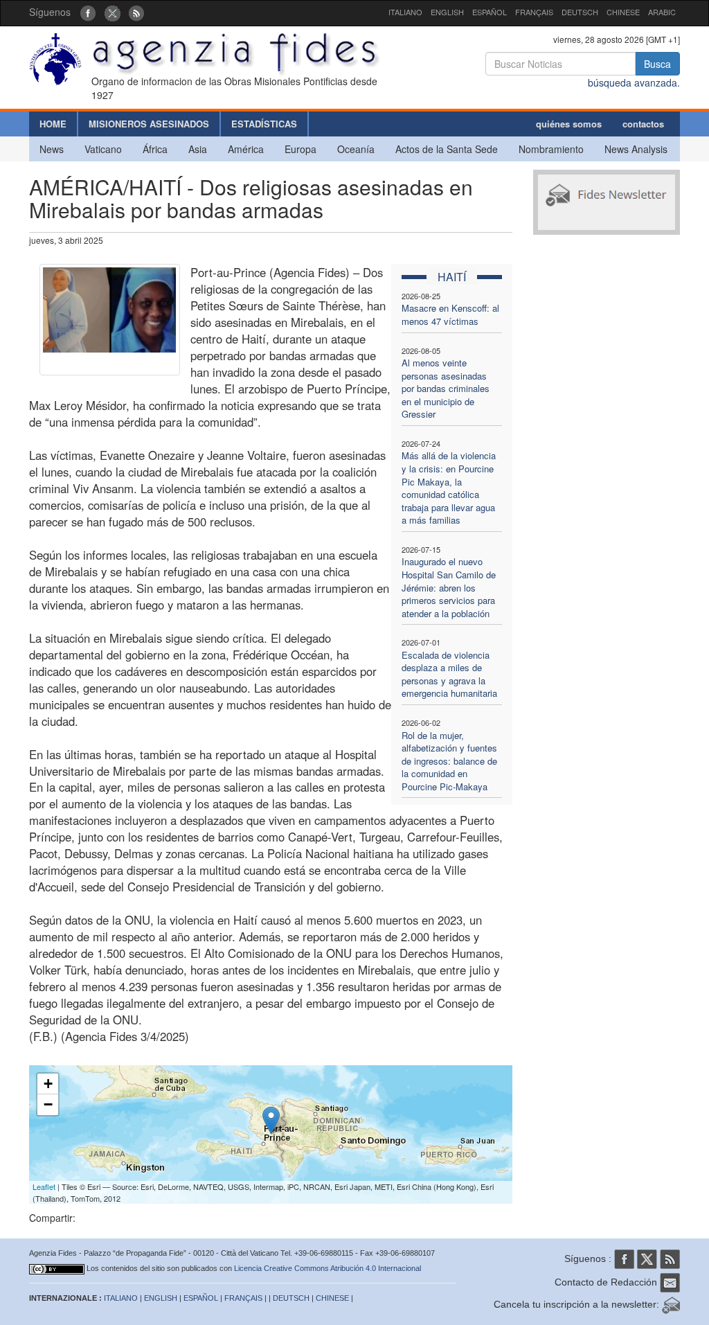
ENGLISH (447, 11)
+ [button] (48, 1083)
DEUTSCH (580, 11)
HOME (52, 123)
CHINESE (623, 11)
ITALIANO (405, 11)
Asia (197, 149)
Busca (657, 64)
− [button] (48, 1104)
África (155, 149)
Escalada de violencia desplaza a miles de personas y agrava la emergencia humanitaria (449, 674)
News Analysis (635, 149)
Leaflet (44, 1186)
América (246, 149)
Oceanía (356, 149)
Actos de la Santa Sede (446, 149)
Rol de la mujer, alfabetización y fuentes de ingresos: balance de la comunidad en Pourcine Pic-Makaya (449, 761)
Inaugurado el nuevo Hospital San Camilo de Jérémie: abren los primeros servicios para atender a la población (449, 587)
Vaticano (103, 149)
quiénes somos (569, 123)
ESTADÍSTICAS (264, 123)
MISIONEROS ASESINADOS (149, 123)
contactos (643, 123)
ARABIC (662, 11)
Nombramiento (551, 149)
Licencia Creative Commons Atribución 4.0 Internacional (327, 1268)
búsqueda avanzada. (634, 82)
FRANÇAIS (534, 11)
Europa (300, 149)
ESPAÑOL (489, 11)
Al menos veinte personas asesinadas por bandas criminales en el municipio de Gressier (446, 388)
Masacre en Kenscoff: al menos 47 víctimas (450, 314)
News (51, 149)
